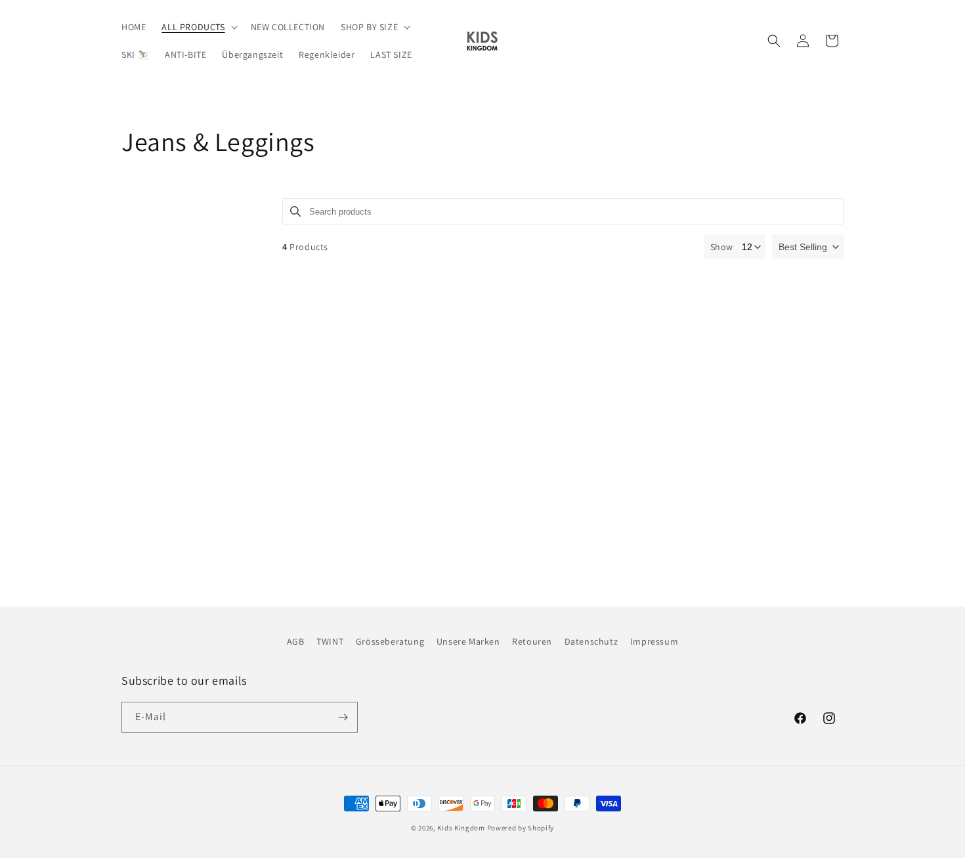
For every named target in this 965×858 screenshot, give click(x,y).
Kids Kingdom (460, 827)
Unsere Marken (468, 641)
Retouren (532, 641)
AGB (296, 641)
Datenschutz (591, 641)
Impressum (654, 641)
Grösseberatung (390, 641)
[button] (198, 27)
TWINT (329, 641)
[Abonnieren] (342, 717)
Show (721, 247)
